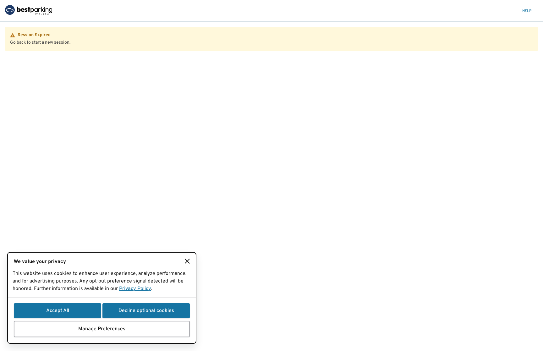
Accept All (57, 311)
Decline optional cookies (146, 311)
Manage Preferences (101, 329)
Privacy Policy (135, 289)
